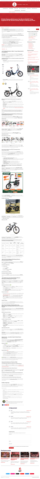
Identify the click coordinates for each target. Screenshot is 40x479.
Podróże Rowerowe (31, 44)
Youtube (32, 0)
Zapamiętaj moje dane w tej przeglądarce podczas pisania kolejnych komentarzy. (19, 446)
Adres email (10, 443)
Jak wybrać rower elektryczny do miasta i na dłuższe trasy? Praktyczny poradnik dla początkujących (33, 55)
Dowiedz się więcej (3, 462)
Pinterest (27, 0)
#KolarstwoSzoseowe (31, 37)
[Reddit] (8, 405)
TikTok (36, 0)
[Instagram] (4, 405)
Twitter (29, 0)
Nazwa (10, 441)
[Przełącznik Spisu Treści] (6, 49)
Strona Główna (10, 11)
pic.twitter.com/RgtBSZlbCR (32, 38)
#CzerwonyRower (34, 36)
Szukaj (37, 29)
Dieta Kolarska (30, 43)
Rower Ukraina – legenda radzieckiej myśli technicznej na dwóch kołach (34, 76)
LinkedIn (38, 0)
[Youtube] (5, 405)
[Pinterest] (6, 405)
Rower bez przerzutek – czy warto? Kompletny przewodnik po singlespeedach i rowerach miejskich (33, 62)
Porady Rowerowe (31, 45)
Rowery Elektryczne (14, 11)
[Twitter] (2, 405)
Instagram (34, 0)
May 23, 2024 (30, 40)
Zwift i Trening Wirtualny (31, 48)
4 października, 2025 (28, 410)
